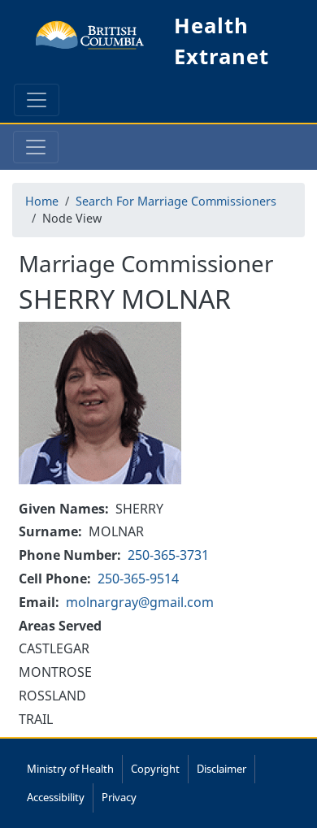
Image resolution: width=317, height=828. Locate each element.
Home (42, 201)
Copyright (155, 768)
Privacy (119, 797)
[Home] (90, 41)
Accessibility (56, 797)
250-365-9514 (138, 578)
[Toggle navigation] (36, 100)
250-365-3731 (168, 555)
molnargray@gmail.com (140, 602)
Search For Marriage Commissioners (176, 201)
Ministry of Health (70, 768)
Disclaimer (221, 768)
